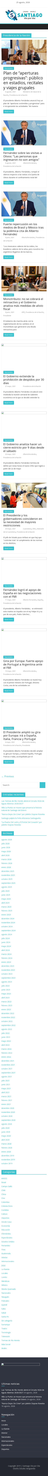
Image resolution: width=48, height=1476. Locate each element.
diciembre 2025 (7, 871)
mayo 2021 (6, 1088)
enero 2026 (6, 867)
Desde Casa (6, 1222)
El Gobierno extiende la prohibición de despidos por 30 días (23, 379)
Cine (3, 1198)
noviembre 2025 (8, 875)
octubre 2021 (6, 1068)
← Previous (7, 776)
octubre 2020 (6, 1116)
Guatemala (5, 1253)
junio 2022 (5, 1037)
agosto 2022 (6, 1029)
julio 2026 (5, 843)
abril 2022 (5, 1045)
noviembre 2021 (8, 1065)
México (4, 1285)
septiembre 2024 (8, 930)
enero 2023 (6, 1009)
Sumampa (5, 1324)
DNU (34, 529)
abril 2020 (5, 1140)
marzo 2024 (6, 954)
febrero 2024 (6, 958)
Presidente (7, 315)
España (40, 600)
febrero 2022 (6, 1053)
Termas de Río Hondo (10, 1340)
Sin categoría (6, 1320)
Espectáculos (6, 1237)
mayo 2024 (6, 946)
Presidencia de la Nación (18, 95)
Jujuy (3, 1265)
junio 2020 (5, 1132)
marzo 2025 (6, 907)
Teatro (4, 1328)
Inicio (3, 1420)
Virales (4, 1348)
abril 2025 (5, 903)
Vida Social (5, 1344)
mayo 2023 (6, 993)
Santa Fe (5, 1316)
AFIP (23, 312)
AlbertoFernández (29, 163)
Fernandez (5, 1245)
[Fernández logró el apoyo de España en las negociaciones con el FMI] (24, 558)
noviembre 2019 (8, 1159)
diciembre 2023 (7, 966)
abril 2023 (5, 997)
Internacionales (7, 1261)
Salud (3, 1312)
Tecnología (6, 1332)
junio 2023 (5, 989)
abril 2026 (5, 855)
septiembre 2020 (8, 1120)
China (3, 1194)
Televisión (5, 1336)
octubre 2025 (6, 879)
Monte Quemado (8, 1289)
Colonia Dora (6, 1206)
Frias (3, 1249)
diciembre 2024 (7, 918)
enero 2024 (6, 962)
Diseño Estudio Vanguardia (24, 1468)
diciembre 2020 (7, 1108)
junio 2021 (5, 1084)
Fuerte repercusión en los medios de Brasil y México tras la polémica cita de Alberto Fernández (23, 229)
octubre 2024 (6, 926)
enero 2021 (6, 1104)
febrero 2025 (6, 910)
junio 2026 (5, 847)
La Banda (5, 1269)
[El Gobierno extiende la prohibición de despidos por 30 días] (24, 345)
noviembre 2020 (8, 1112)
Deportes (5, 1218)
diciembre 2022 (7, 1013)
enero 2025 (6, 914)
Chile (3, 1190)
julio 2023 (5, 986)
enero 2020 (6, 1151)
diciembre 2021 (7, 1061)
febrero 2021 (6, 1100)
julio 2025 (5, 891)
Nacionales (9, 68)
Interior (4, 1257)
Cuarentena (27, 529)
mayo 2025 (6, 899)
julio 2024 (5, 938)
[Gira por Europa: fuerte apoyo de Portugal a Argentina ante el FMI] (24, 630)
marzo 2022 (6, 1049)
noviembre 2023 (8, 970)
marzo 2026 (6, 859)
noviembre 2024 (8, 922)
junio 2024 (5, 942)
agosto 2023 (6, 982)
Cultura (4, 1214)
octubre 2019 (6, 1163)
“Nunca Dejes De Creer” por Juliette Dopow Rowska (23, 814)
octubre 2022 (6, 1021)
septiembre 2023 (8, 978)
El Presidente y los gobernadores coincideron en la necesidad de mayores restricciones (22, 520)
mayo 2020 (6, 1136)
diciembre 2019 (7, 1155)
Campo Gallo (6, 1186)
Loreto (4, 1277)
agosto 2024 (6, 934)
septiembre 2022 (8, 1025)
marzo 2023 (6, 1001)
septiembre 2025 (8, 883)
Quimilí (4, 1305)
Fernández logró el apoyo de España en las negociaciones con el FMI (22, 593)
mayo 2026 (6, 851)
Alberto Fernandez (30, 600)
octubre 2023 (6, 974)
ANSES (4, 1178)
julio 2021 (5, 1080)
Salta (3, 1309)
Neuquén (5, 1297)
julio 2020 (5, 1128)
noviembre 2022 (8, 1017)
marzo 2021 (6, 1096)
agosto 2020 (6, 1124)
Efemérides (6, 1233)
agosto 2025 (6, 887)
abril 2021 (5, 1092)
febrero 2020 (6, 1147)
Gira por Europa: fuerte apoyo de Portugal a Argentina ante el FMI (23, 664)
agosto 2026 (6, 839)
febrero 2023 (6, 1005)
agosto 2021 (6, 1076)
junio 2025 (5, 895)
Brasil (3, 1182)
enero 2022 (6, 1057)
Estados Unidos (7, 1241)
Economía (5, 1226)
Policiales (5, 1301)
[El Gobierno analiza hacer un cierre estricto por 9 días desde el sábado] (24, 413)
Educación (5, 1230)
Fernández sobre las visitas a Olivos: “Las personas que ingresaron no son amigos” (22, 156)
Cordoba (5, 1210)
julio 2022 (5, 1033)
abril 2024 (5, 950)
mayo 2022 (6, 1041)
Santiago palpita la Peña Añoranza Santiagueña (21, 818)
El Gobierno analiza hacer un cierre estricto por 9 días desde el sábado (23, 447)
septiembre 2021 (8, 1072)
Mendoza (5, 1281)
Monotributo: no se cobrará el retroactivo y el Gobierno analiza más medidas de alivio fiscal (23, 304)
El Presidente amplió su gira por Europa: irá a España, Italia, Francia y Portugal (21, 735)
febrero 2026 (6, 863)
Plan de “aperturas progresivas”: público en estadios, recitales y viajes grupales (23, 80)
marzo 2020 (6, 1144)
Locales (4, 1273)
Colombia (5, 1202)
